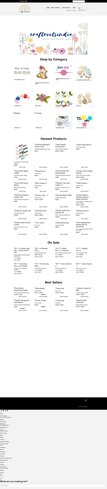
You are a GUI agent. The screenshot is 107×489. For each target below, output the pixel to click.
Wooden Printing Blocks (6, 458)
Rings (1, 435)
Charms (2, 429)
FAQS (74, 10)
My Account (66, 7)
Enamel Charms (4, 431)
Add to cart (22, 167)
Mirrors (2, 449)
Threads (2, 439)
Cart (74, 7)
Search (105, 485)
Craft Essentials (4, 443)
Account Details (4, 468)
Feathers (2, 456)
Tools (1, 445)
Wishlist (2, 470)
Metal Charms (3, 433)
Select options (43, 167)
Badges (2, 419)
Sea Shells (2, 453)
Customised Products (5, 417)
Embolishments (4, 460)
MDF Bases (3, 423)
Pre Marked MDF (4, 425)
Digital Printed (3, 427)
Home (47, 7)
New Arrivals (3, 421)
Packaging (2, 447)
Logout (2, 472)
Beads (1, 437)
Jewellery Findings (4, 441)
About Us (69, 10)
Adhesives (2, 451)
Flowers (2, 462)
